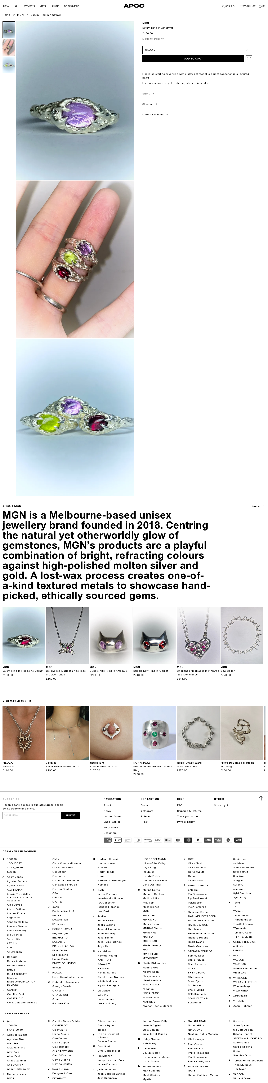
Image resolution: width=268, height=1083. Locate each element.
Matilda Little (151, 898)
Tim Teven (239, 1069)
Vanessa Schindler (245, 968)
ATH (9, 947)
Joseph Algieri (152, 1025)
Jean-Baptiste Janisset (112, 1073)
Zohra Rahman (242, 1005)
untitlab (238, 946)
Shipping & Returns (189, 810)
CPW (55, 893)
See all (256, 506)
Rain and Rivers (198, 912)
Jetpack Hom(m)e (109, 929)
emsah (56, 967)
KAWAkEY (104, 964)
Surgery (238, 884)
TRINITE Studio (243, 936)
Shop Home (111, 827)
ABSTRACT (10, 766)
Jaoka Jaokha (106, 924)
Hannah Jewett (107, 863)
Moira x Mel (150, 932)
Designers (110, 832)
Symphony (239, 897)
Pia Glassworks (197, 894)
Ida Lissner (105, 1055)
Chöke (56, 859)
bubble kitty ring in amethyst (108, 670)
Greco (56, 999)
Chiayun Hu (59, 1029)
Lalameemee (106, 999)
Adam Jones (15, 876)
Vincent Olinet (242, 1078)
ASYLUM (12, 943)
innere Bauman (107, 894)
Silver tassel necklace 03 (62, 766)
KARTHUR (104, 959)
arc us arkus (14, 934)
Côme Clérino (61, 1059)
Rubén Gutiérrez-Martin (203, 1075)
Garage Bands (61, 986)
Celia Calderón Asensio (22, 1002)
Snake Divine (196, 989)
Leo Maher (149, 1048)
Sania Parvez (196, 959)
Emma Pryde (60, 959)
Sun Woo (238, 876)
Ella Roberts (60, 954)
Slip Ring (226, 766)
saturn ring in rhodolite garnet (23, 670)
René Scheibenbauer (201, 933)
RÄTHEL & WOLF (198, 924)
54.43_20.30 (15, 867)
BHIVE (11, 969)
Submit (70, 815)
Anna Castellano (17, 921)
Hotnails (103, 884)
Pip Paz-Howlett (198, 898)
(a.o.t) (10, 1021)
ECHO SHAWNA (62, 929)
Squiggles (239, 859)
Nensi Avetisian (152, 980)
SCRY (191, 968)
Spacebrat (194, 1002)
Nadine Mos (150, 967)
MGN (20, 14)
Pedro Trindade (198, 885)
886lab (11, 871)
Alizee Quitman (16, 909)
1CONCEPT (14, 863)
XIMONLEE (240, 995)
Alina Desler (14, 1056)
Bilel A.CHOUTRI (17, 974)
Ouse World (195, 880)
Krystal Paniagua (108, 985)
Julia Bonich (105, 937)
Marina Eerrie (151, 889)
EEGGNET (59, 1078)
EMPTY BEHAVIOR (64, 963)
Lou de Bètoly (152, 876)
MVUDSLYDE (151, 954)
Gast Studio (105, 1046)
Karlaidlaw (104, 951)
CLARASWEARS (62, 867)
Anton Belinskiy (17, 930)
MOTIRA (148, 936)
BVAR (10, 1078)
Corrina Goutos (62, 889)
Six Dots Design (243, 1029)
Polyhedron (195, 902)
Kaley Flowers (152, 1039)
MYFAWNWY (150, 958)
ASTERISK (13, 938)
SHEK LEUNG (197, 972)
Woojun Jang (241, 986)
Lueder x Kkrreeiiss (155, 880)
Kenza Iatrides (107, 972)
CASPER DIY (15, 998)
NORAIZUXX (151, 993)
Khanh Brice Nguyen (111, 977)
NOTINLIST (150, 1001)
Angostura (13, 917)
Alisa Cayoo (14, 904)
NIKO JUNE (195, 1029)
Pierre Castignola (199, 1061)
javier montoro (107, 1069)
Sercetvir (238, 1021)
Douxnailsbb (60, 919)
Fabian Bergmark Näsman (109, 1035)
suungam (239, 889)
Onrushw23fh (196, 871)
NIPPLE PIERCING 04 (103, 766)
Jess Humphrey (107, 1078)
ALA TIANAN (15, 889)
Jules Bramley (107, 933)
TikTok (144, 821)
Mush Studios (151, 1075)
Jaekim (102, 916)
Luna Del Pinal (152, 884)
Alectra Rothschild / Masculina (19, 899)
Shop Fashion (112, 821)
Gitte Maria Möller (109, 1050)
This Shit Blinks (243, 924)
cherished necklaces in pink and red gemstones (198, 672)
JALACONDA (106, 920)
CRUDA (57, 897)
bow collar (227, 670)
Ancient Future (16, 913)
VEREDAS (239, 972)
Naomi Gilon (151, 971)
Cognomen (59, 876)
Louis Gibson (151, 1061)
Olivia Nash (195, 863)
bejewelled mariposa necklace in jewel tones (66, 672)
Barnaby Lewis (16, 1074)
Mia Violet (149, 915)
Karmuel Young (107, 955)
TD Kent (238, 911)
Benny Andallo (16, 961)
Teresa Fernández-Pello (248, 1060)
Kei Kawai (104, 968)
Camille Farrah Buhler (66, 1021)
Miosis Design (152, 924)
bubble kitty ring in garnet (150, 670)
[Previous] (6, 635)
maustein (149, 902)
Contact (145, 805)
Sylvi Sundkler (242, 893)
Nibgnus (148, 988)
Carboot (12, 989)
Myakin (147, 1079)
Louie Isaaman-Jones (156, 1057)
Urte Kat (238, 950)
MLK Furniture (152, 1070)
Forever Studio (107, 1041)
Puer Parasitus (197, 906)
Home (6, 14)
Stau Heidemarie (244, 867)
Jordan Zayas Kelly (155, 1021)
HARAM (102, 867)
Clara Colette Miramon (66, 863)
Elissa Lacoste (107, 1021)
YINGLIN (238, 1000)
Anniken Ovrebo (17, 926)
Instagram (146, 810)
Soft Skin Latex (197, 994)
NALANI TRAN (197, 1021)
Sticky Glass (241, 1042)
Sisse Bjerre (195, 981)
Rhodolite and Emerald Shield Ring (152, 768)
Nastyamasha (151, 976)
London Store (112, 816)
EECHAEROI (60, 937)
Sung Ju (238, 880)
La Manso (104, 990)
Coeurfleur (59, 871)
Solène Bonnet (242, 1034)
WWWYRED (240, 990)
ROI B (192, 1070)
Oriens (192, 876)
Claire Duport (60, 1042)
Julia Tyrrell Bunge (110, 941)
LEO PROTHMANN (154, 859)
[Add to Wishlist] (249, 58)
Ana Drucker (15, 1064)
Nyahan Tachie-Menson (158, 1005)
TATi (235, 906)
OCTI (191, 859)
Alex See (12, 1043)
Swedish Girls (242, 1055)
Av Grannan (14, 951)
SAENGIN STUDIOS (200, 951)
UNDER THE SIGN (244, 941)
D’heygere (58, 924)
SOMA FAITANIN (198, 998)
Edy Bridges (60, 933)
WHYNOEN (240, 977)
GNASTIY (58, 990)
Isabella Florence (109, 906)
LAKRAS (103, 994)
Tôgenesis (239, 928)
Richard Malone (198, 937)
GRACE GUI (60, 994)
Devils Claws (60, 1069)
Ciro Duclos (59, 1038)
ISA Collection (106, 902)
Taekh (237, 902)
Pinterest (145, 816)
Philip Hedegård (198, 1052)
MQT (146, 949)
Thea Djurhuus (242, 1064)
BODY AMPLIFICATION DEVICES (21, 983)
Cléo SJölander (62, 1055)
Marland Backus (153, 894)
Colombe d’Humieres (66, 880)
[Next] (42, 635)
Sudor (237, 1051)
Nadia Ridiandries (154, 963)
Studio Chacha (242, 1046)
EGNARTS (58, 941)
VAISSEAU (239, 964)
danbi (56, 906)
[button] (6, 6)
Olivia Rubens (197, 867)
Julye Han (104, 946)
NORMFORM (151, 997)
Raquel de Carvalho (201, 920)
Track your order (187, 816)
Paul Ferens (195, 1048)
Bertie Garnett (16, 965)
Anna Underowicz (18, 1069)
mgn (145, 22)
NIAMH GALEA (152, 984)
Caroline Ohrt (15, 994)
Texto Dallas (241, 915)
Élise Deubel (60, 950)
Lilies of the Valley (154, 863)
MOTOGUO (150, 941)
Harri (101, 876)
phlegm (193, 889)
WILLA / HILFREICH (245, 982)
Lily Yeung (149, 867)
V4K (235, 955)
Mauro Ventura (152, 1066)
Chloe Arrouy (60, 1034)
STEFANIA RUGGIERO (247, 1038)
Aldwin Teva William (19, 894)
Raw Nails (194, 929)
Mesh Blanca (151, 906)
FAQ (179, 805)
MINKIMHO (150, 919)
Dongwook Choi (62, 1073)
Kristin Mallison (107, 981)
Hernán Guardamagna (112, 880)
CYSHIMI (57, 901)
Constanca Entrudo (64, 884)
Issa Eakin (104, 911)
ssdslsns (238, 863)
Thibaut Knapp (242, 919)
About (107, 805)
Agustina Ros (15, 885)
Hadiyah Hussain (108, 859)
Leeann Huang (107, 1003)
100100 (12, 859)
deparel (57, 915)
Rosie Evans (196, 941)
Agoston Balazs (17, 881)
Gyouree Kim (60, 1003)
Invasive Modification (111, 898)
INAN (101, 889)
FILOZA (57, 972)
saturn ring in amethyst (46, 14)
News (107, 810)
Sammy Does (196, 955)
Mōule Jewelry (152, 945)
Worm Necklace (187, 766)
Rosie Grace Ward (199, 946)
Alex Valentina (16, 1047)
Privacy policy (186, 821)
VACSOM (239, 959)
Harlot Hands (106, 871)
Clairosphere (60, 1046)
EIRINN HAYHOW (63, 946)
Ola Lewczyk (196, 1039)
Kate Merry (149, 1043)
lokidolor (148, 871)
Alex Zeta (13, 1052)
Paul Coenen (196, 1044)
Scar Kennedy (197, 964)
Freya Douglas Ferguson (68, 977)
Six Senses (195, 985)
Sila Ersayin (195, 977)
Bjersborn (13, 978)
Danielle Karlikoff (63, 911)
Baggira (12, 956)
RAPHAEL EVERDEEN (202, 916)
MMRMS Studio (152, 928)
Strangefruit (240, 871)
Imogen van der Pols (111, 1060)
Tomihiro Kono (242, 932)
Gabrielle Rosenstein (65, 982)
